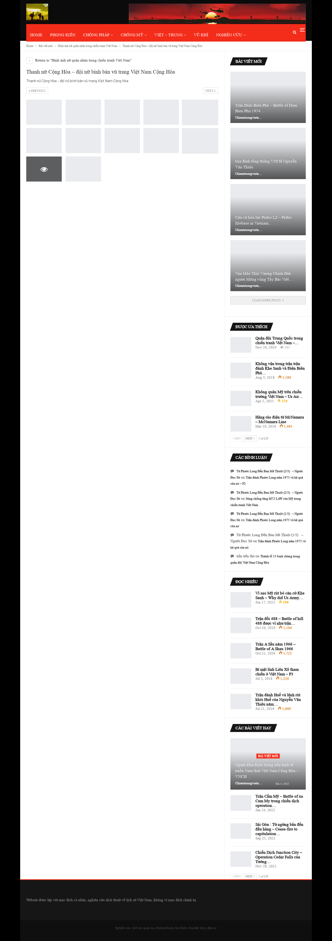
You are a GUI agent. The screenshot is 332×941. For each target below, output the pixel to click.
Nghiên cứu (229, 35)
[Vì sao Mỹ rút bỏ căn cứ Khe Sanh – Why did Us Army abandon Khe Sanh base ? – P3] (240, 600)
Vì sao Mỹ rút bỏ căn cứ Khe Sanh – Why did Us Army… (280, 595)
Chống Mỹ (132, 35)
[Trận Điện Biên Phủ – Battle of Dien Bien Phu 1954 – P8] (268, 97)
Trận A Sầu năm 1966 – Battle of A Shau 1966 (275, 646)
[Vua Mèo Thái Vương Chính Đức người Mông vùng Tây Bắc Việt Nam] (268, 266)
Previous (38, 91)
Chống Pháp (96, 35)
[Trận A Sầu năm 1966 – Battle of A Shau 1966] (240, 651)
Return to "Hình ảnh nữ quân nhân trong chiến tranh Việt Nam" (82, 60)
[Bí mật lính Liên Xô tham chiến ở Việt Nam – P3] (240, 676)
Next (209, 91)
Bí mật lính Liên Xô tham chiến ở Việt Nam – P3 (277, 671)
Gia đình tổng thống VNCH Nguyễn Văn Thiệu (266, 164)
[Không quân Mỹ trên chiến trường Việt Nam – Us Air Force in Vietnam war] (240, 398)
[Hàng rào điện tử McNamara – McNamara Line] (240, 424)
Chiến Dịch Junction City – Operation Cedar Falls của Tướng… (278, 857)
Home (36, 35)
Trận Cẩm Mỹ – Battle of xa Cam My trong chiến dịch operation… (279, 801)
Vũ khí (201, 35)
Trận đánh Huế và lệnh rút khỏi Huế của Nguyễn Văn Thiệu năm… (278, 699)
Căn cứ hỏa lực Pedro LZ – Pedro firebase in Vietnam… (263, 220)
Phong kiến (62, 35)
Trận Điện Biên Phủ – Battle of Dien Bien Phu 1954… (266, 108)
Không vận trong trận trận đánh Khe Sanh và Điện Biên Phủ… (280, 368)
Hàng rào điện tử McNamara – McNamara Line (279, 419)
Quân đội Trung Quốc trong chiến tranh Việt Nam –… (279, 340)
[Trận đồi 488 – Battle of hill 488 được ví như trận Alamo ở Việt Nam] (240, 625)
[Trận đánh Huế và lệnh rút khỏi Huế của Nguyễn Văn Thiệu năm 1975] (240, 701)
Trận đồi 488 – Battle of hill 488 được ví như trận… (279, 621)
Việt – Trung (168, 35)
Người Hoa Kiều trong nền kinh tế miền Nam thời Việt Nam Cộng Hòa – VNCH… (267, 771)
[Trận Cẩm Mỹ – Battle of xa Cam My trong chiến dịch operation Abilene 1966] (240, 803)
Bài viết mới (268, 756)
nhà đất (193, 928)
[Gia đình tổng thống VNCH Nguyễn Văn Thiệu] (268, 153)
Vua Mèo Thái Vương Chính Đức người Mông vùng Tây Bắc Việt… (264, 276)
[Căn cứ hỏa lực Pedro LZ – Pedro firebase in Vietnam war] (268, 209)
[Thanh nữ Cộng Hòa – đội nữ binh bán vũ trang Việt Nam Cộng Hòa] (44, 112)
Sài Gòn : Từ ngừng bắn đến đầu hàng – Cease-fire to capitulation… (279, 829)
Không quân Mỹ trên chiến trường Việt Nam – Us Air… (279, 394)
